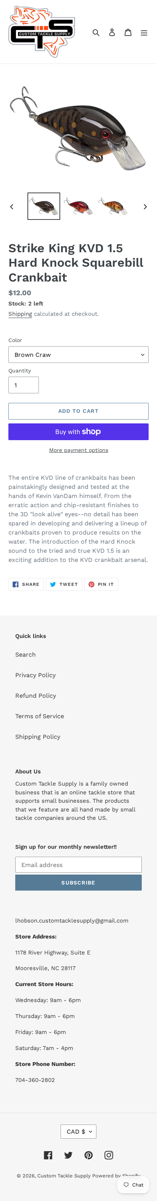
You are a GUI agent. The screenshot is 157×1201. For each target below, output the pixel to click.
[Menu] (144, 32)
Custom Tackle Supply (64, 1176)
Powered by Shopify (116, 1176)
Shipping (20, 313)
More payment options (78, 450)
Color (15, 340)
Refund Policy (35, 695)
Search (25, 654)
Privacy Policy (35, 675)
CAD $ (76, 1131)
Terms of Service (39, 716)
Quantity (19, 370)
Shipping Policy (37, 736)
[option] (44, 206)
